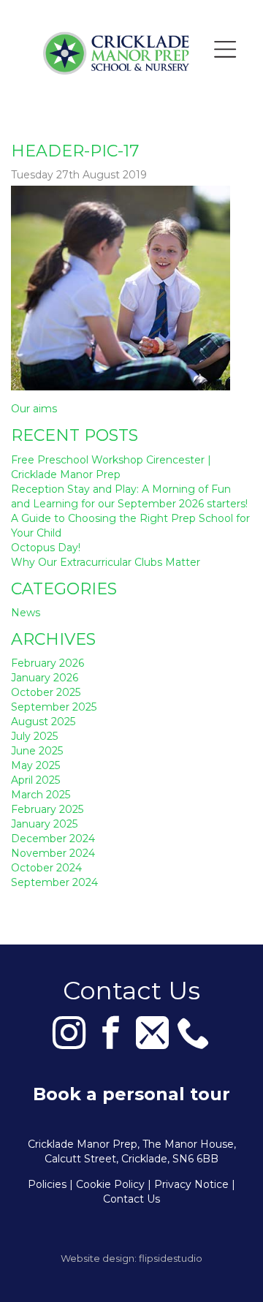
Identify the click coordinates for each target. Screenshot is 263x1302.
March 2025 (40, 794)
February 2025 (47, 809)
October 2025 (45, 692)
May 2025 (35, 765)
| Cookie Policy (107, 1184)
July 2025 (34, 736)
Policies (47, 1184)
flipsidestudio (170, 1258)
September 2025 (53, 707)
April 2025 (35, 780)
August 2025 (43, 721)
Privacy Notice (191, 1184)
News (25, 612)
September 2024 (54, 882)
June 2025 (37, 750)
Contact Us (131, 1199)
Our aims (34, 408)
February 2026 (47, 663)
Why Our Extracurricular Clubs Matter (105, 562)
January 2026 (44, 677)
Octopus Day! (45, 547)
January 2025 (44, 823)
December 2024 (53, 838)
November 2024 (53, 853)
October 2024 (46, 867)
